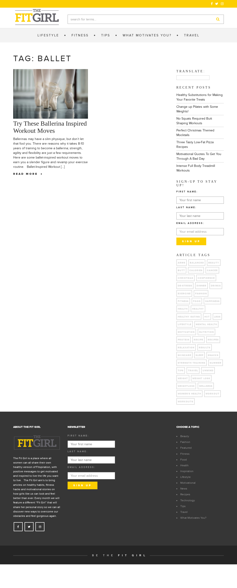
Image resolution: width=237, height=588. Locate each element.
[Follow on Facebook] (212, 3)
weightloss (186, 386)
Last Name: (186, 207)
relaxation (186, 347)
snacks (213, 355)
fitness (183, 301)
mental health (206, 324)
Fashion (201, 293)
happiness (212, 301)
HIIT (207, 316)
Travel (184, 512)
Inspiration (186, 471)
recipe (198, 339)
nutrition (206, 332)
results (204, 347)
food (197, 301)
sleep (199, 355)
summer (215, 363)
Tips (183, 506)
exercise (184, 293)
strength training (191, 363)
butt (181, 270)
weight (183, 378)
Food (183, 459)
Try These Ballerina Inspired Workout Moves (50, 127)
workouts (185, 401)
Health (184, 465)
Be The (119, 555)
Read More (27, 174)
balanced (197, 262)
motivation (186, 332)
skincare (184, 355)
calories (196, 270)
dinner (201, 285)
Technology (187, 500)
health (183, 309)
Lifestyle (185, 477)
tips (181, 370)
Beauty (213, 262)
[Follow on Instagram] (222, 3)
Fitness (185, 453)
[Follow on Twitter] (216, 3)
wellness (205, 386)
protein (183, 339)
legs (217, 316)
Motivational (188, 482)
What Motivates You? (193, 517)
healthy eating (189, 316)
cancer (212, 270)
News (183, 488)
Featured (186, 447)
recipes (213, 339)
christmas (185, 278)
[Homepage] (37, 17)
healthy (198, 309)
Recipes (185, 494)
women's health (189, 393)
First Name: (187, 191)
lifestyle (184, 324)
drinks (216, 285)
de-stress (185, 285)
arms (181, 262)
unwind (208, 370)
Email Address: (190, 223)
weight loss (201, 378)
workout (212, 393)
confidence (206, 278)
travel (193, 370)
